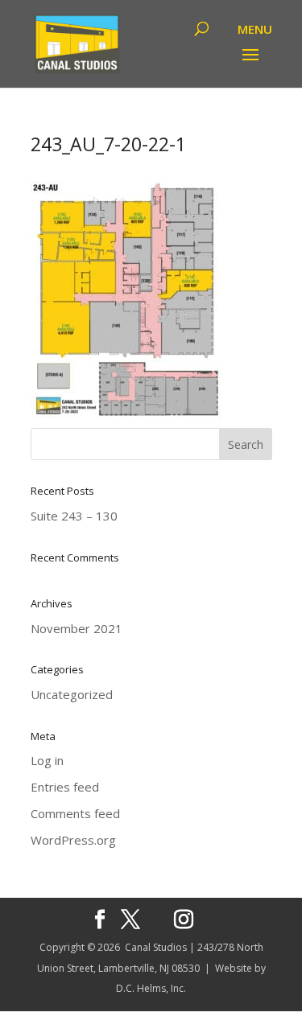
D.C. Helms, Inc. (151, 988)
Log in (47, 760)
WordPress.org (73, 840)
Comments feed (75, 813)
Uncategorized (72, 694)
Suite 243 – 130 (74, 516)
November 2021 (76, 628)
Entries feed (65, 787)
